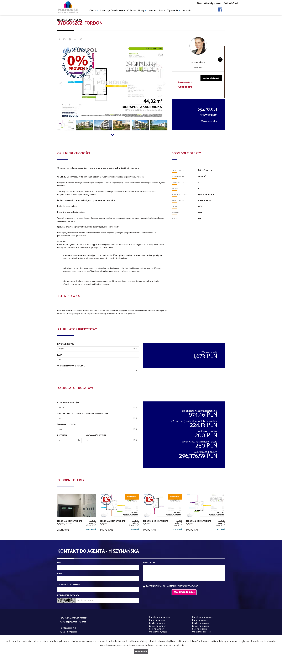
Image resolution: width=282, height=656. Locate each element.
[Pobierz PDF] (69, 39)
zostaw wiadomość (211, 78)
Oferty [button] (92, 10)
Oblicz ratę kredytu (209, 121)
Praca (162, 10)
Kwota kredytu (65, 344)
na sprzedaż (202, 617)
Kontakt (153, 10)
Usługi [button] (141, 10)
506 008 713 (231, 3)
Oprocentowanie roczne (71, 366)
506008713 (186, 82)
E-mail (60, 573)
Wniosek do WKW (66, 424)
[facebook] (220, 9)
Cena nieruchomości (68, 402)
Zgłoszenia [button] (172, 10)
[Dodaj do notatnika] (75, 39)
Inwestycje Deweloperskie (112, 10)
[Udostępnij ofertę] (80, 39)
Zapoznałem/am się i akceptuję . (172, 586)
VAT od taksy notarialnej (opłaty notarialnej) (83, 413)
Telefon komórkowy (68, 584)
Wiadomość (149, 562)
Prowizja (62, 435)
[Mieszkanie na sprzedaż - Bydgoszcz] (119, 513)
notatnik (187, 10)
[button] (65, 82)
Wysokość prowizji (96, 435)
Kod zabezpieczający (68, 595)
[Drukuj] (64, 39)
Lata (59, 355)
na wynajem (159, 617)
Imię (59, 562)
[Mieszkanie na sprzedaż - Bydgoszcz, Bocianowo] (76, 513)
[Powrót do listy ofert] (59, 39)
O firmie (131, 10)
